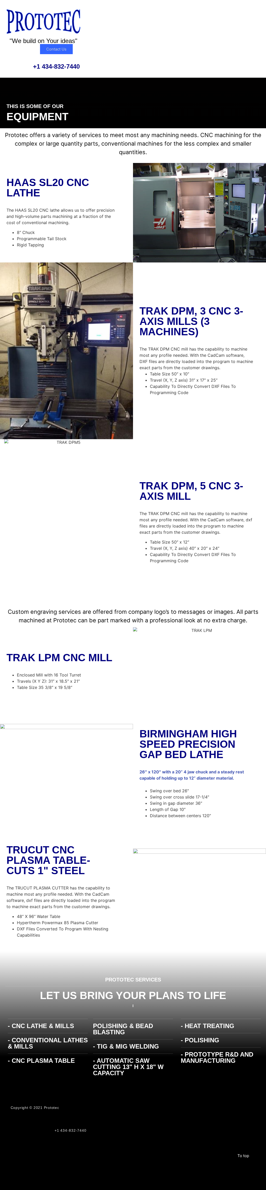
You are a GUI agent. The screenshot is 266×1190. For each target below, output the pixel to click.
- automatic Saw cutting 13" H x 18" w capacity (128, 1067)
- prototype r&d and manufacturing (217, 1057)
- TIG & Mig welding (126, 1046)
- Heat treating (207, 1025)
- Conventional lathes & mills (48, 1043)
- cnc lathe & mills (41, 1025)
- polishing (200, 1040)
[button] (179, 13)
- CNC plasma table (41, 1060)
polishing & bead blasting (123, 1029)
